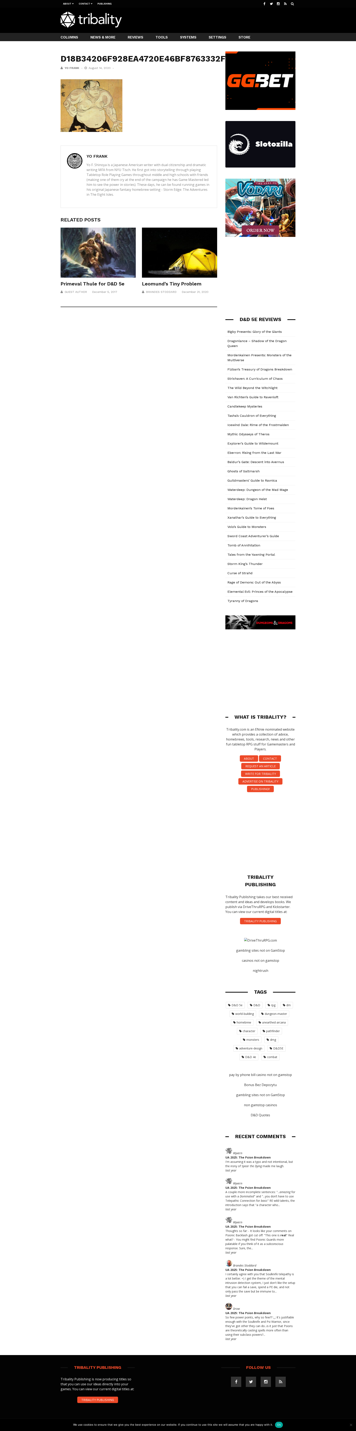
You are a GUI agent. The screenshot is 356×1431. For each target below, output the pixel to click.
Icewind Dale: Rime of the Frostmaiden (258, 425)
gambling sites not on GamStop (260, 950)
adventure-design (250, 1048)
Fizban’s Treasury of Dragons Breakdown (259, 369)
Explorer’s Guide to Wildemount (252, 443)
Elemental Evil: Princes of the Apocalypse (260, 592)
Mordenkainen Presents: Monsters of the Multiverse (259, 357)
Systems (188, 37)
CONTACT (270, 758)
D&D (256, 1005)
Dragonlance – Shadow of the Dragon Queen (257, 343)
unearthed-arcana (274, 1022)
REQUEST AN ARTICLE (260, 766)
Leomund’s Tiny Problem (171, 284)
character (249, 1031)
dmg (273, 1040)
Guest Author (76, 291)
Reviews (135, 37)
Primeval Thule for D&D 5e (92, 284)
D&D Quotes (260, 1115)
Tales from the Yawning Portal (251, 555)
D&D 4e (250, 1057)
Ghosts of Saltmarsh (243, 471)
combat (272, 1057)
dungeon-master (276, 1014)
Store (244, 37)
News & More (102, 37)
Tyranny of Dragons (242, 601)
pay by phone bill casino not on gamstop (260, 1074)
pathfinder (273, 1031)
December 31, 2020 (195, 291)
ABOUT (249, 758)
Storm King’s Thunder (245, 564)
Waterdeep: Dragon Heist (247, 499)
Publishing (104, 3)
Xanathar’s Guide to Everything (251, 517)
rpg (273, 1005)
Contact (84, 3)
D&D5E (278, 1048)
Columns (69, 37)
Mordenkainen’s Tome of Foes (250, 508)
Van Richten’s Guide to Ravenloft (252, 397)
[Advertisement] (220, 19)
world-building (244, 1014)
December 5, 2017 (104, 291)
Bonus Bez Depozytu (260, 1085)
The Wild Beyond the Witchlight (252, 388)
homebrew (244, 1022)
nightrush (260, 970)
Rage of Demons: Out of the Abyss (254, 582)
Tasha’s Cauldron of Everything (251, 416)
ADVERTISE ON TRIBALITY (260, 781)
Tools (162, 37)
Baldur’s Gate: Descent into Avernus (255, 462)
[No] (351, 1425)
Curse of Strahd (240, 573)
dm (288, 1005)
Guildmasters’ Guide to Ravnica (252, 480)
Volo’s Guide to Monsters (246, 527)
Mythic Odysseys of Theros (248, 434)
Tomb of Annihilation (243, 545)
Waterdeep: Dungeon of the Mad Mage (257, 490)
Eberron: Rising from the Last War (254, 453)
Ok (279, 1424)
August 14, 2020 (100, 68)
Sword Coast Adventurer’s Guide (253, 536)
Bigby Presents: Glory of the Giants (254, 332)
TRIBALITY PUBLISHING (260, 921)
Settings (217, 37)
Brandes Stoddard (161, 291)
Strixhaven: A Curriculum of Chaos (255, 379)
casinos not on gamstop (260, 960)
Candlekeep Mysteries (244, 406)
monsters (252, 1040)
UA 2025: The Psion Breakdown (248, 1157)
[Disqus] (139, 370)
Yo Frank (72, 68)
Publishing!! (260, 789)
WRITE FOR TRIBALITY (260, 774)
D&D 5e (237, 1005)
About (67, 3)
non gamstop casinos (260, 1105)
